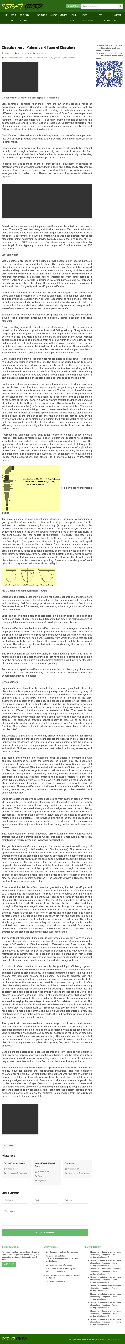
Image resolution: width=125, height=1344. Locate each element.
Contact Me (117, 18)
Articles (63, 15)
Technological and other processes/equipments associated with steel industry (62, 1258)
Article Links (73, 18)
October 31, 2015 (24, 53)
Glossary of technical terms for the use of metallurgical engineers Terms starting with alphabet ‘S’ (105, 1313)
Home (6, 15)
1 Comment (11, 1173)
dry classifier (38, 58)
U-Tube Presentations (87, 18)
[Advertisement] (20, 77)
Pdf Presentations (105, 18)
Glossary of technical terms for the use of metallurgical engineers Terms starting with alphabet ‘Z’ (105, 1254)
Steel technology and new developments (62, 1252)
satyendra (8, 53)
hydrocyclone (58, 58)
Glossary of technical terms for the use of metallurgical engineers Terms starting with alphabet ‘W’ (105, 1279)
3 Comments (43, 1176)
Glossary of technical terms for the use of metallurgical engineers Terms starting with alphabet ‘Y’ (105, 1263)
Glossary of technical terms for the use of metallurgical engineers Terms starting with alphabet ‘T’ (105, 1305)
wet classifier (69, 58)
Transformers (70, 1163)
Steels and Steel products (56, 1282)
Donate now (73, 6)
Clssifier (29, 58)
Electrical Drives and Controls (14, 1163)
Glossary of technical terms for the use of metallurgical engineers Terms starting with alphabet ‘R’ (105, 1321)
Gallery (53, 15)
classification (20, 58)
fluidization (48, 58)
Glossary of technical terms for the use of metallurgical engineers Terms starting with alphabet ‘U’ (105, 1296)
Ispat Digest (20, 28)
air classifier (10, 58)
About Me (13, 18)
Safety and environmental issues (59, 1265)
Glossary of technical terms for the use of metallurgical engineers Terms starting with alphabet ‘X (105, 1271)
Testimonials (42, 15)
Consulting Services (24, 18)
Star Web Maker (116, 1339)
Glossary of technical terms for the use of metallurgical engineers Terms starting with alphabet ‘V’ (105, 1288)
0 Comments (41, 53)
